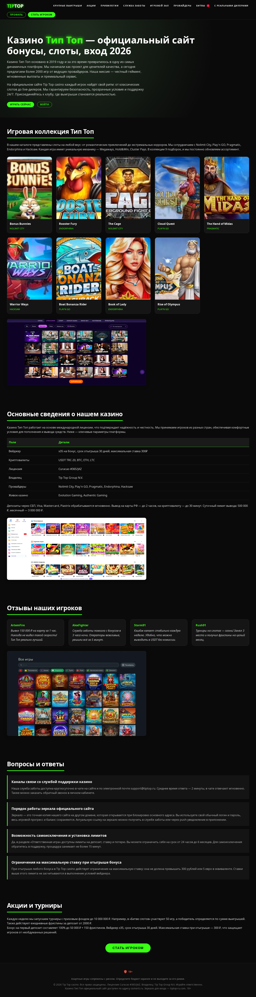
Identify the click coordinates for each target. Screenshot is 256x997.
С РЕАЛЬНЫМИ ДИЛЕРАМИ (231, 5)
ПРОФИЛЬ (16, 14)
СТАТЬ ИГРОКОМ (41, 14)
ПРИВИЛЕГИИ (110, 5)
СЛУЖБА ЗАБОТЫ (134, 5)
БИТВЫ (202, 5)
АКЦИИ (91, 5)
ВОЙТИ (44, 104)
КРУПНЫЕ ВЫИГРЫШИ (67, 5)
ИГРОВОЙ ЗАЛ (159, 5)
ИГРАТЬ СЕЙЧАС (20, 104)
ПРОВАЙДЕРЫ (183, 5)
